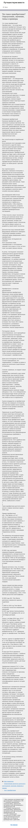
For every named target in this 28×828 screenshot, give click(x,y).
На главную (14, 825)
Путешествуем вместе (14, 2)
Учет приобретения (10, 790)
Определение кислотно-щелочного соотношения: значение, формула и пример (13, 786)
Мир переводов (8, 781)
